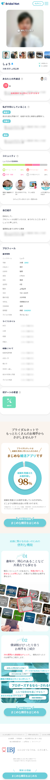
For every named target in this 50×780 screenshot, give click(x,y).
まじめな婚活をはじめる (25, 522)
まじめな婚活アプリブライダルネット (13, 734)
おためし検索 (46, 734)
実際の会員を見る (33, 734)
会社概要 (11, 738)
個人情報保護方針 (15, 741)
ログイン (38, 4)
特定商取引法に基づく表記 (33, 738)
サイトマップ (36, 741)
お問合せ (26, 741)
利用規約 (19, 738)
